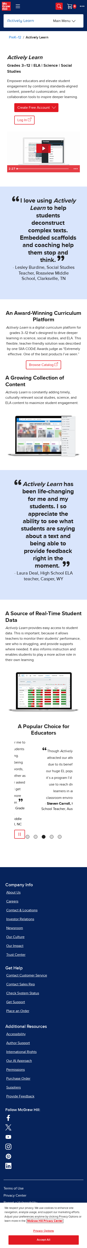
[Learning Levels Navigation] (17, 6)
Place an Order (17, 1011)
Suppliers (13, 1087)
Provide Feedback (20, 1096)
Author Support (18, 1043)
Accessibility (16, 1034)
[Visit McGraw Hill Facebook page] (8, 1117)
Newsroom (14, 928)
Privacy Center (15, 1195)
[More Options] (82, 6)
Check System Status (22, 993)
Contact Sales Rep (20, 984)
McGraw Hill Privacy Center (45, 1221)
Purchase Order (18, 1078)
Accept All (43, 1239)
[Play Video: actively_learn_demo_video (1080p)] (43, 148)
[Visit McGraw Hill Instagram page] (8, 1146)
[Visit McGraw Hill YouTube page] (8, 1136)
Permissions (15, 1069)
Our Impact (14, 946)
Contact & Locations (21, 910)
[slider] (43, 168)
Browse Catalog (41, 365)
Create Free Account (33, 107)
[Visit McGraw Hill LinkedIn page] (8, 1165)
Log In (22, 120)
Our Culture (15, 937)
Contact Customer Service (26, 975)
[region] (43, 1225)
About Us (13, 892)
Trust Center (15, 955)
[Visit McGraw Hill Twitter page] (8, 1127)
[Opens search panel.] (59, 6)
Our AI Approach (19, 1061)
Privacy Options (43, 1231)
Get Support (15, 1002)
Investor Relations (20, 919)
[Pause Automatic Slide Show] (19, 834)
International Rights (21, 1052)
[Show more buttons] (75, 168)
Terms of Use (14, 1188)
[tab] (27, 837)
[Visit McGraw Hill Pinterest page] (8, 1156)
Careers (12, 901)
